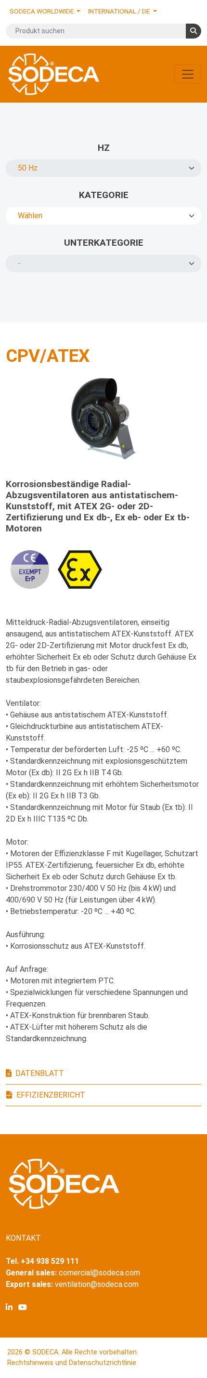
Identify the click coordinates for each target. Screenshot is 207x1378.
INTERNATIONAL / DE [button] (119, 11)
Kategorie (104, 194)
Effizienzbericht (50, 1095)
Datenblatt (39, 1073)
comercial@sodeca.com (99, 1272)
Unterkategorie (103, 242)
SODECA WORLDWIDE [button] (42, 11)
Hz (104, 147)
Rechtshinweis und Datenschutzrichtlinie (71, 1363)
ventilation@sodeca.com (97, 1284)
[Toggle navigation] (187, 74)
